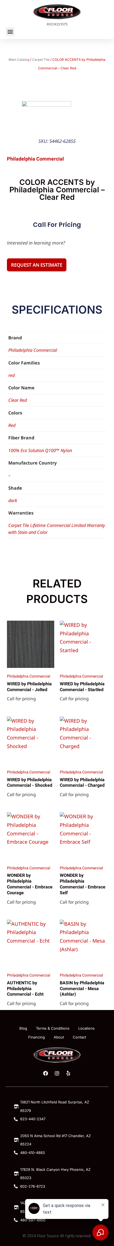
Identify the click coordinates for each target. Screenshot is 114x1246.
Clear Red (17, 400)
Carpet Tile (41, 59)
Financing (36, 1037)
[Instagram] (57, 1073)
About (59, 1037)
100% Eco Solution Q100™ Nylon (40, 450)
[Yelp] (68, 1073)
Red (11, 425)
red (11, 375)
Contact (79, 1037)
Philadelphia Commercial (32, 350)
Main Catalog (19, 59)
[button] (10, 31)
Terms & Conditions (52, 1028)
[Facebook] (46, 1073)
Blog (23, 1028)
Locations (86, 1028)
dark (12, 500)
